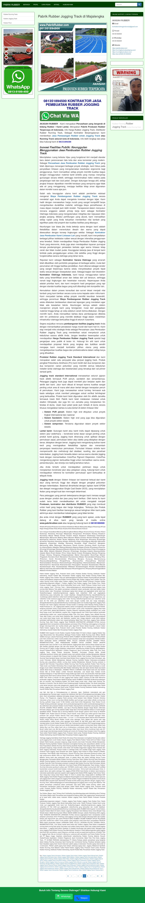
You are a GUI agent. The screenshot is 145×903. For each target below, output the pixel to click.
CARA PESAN (46, 4)
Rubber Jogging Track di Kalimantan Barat (88, 865)
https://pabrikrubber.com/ (119, 48)
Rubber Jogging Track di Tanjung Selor (93, 870)
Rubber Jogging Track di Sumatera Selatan (55, 860)
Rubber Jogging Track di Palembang (76, 860)
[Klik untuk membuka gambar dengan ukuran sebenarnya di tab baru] (72, 57)
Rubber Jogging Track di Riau (61, 859)
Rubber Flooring (119, 123)
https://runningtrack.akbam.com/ (122, 52)
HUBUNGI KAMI (68, 4)
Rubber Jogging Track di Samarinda (49, 870)
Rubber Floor (8, 23)
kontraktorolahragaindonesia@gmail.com (125, 26)
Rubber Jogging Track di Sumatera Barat (86, 857)
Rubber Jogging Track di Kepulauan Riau (88, 863)
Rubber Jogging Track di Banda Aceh (88, 855)
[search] (139, 4)
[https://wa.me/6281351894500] (18, 79)
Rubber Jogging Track (10, 18)
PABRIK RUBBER (11, 4)
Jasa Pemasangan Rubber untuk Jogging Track (76, 135)
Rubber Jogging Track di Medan (66, 857)
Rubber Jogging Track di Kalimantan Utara (70, 870)
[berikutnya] (102, 876)
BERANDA (26, 4)
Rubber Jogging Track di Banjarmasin (69, 868)
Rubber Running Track (10, 14)
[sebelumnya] (68, 876)
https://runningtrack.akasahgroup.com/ (124, 50)
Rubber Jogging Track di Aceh (70, 855)
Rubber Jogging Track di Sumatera (52, 855)
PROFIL (35, 4)
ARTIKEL (56, 4)
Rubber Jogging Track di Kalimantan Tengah (66, 867)
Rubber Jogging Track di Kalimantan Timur (91, 868)
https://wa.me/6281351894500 (121, 54)
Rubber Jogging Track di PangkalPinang (66, 863)
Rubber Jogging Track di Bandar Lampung (76, 862)
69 (98, 876)
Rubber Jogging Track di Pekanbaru (79, 859)
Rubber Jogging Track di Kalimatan (67, 865)
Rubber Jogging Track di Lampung (55, 862)
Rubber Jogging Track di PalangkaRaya (89, 867)
